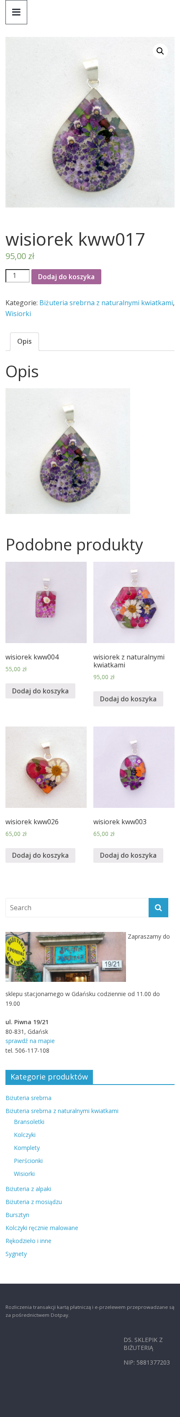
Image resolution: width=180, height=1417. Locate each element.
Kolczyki (25, 1135)
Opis (24, 341)
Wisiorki (18, 313)
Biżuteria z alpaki (28, 1189)
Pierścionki (28, 1161)
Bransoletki (29, 1122)
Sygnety (16, 1254)
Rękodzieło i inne (28, 1241)
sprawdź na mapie (30, 1041)
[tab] (24, 341)
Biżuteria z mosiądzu (33, 1202)
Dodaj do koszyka (66, 276)
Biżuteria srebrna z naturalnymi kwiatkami (106, 302)
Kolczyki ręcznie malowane (41, 1228)
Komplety (27, 1148)
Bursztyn (17, 1215)
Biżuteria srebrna (28, 1098)
